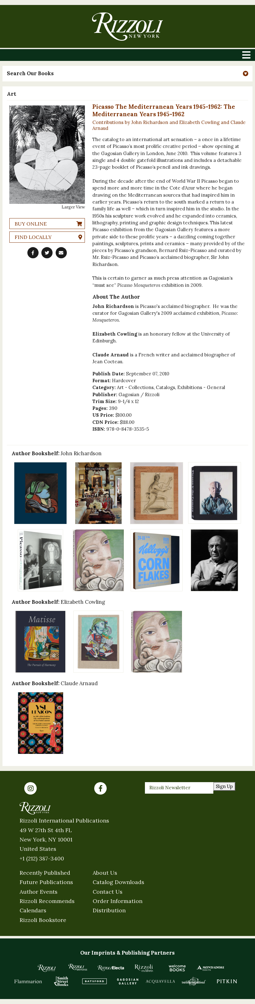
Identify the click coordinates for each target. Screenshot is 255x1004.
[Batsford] (94, 981)
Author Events (39, 891)
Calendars (33, 910)
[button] (127, 73)
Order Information (117, 901)
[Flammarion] (28, 981)
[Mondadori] (210, 968)
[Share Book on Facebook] (33, 252)
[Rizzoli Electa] (111, 968)
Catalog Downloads (118, 882)
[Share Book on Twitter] (47, 252)
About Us (105, 872)
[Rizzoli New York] (127, 26)
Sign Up (224, 786)
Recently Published (45, 872)
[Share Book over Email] (61, 252)
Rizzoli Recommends (47, 901)
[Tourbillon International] (194, 981)
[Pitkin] (226, 981)
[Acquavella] (160, 981)
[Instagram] (30, 788)
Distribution (109, 910)
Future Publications (46, 882)
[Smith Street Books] (61, 981)
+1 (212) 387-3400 (42, 858)
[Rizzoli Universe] (78, 967)
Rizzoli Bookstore (43, 920)
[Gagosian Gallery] (127, 981)
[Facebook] (100, 788)
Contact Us (108, 891)
